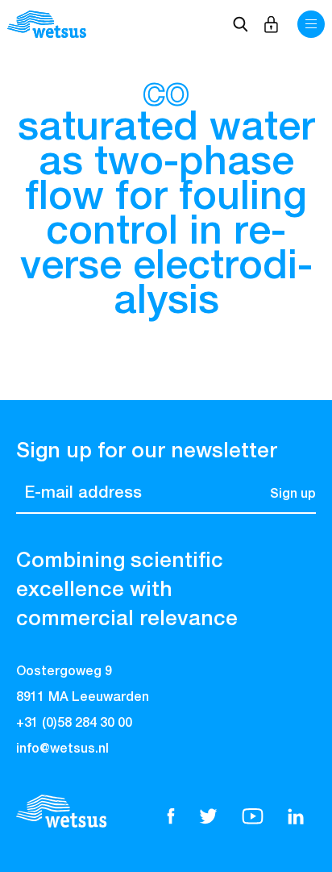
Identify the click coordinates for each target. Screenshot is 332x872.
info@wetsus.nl (62, 749)
